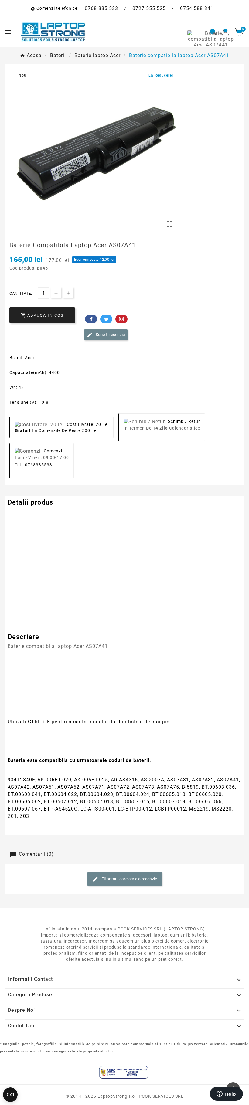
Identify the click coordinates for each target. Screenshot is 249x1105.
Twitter (106, 319)
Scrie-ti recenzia (110, 334)
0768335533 (38, 464)
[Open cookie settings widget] (10, 1094)
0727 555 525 (149, 8)
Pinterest (121, 319)
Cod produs (21, 514)
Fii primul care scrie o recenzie (129, 878)
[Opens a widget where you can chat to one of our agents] (226, 1094)
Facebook (91, 319)
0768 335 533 (101, 8)
